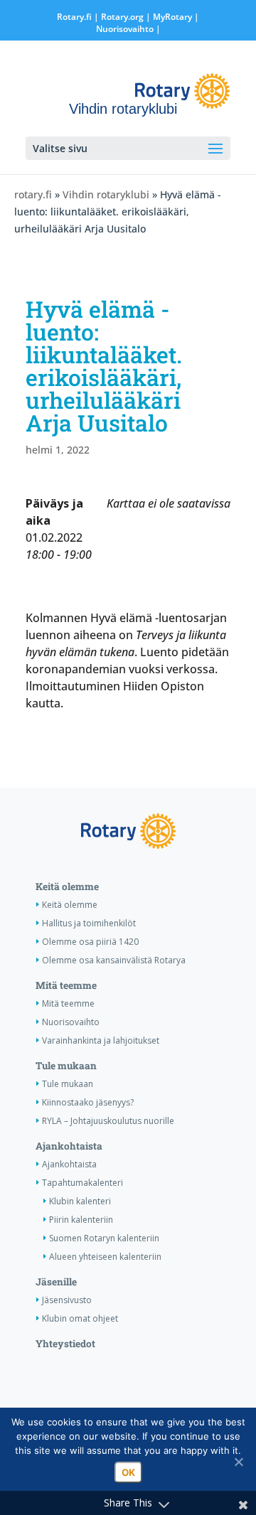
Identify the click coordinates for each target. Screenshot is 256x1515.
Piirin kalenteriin (81, 1220)
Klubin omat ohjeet (80, 1318)
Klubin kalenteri (80, 1201)
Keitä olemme (67, 886)
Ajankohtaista (69, 1146)
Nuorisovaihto (125, 29)
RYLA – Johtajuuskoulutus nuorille (108, 1121)
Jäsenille (56, 1281)
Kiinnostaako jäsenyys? (88, 1102)
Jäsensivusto (67, 1300)
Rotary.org (122, 17)
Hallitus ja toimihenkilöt (89, 923)
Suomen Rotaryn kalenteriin (104, 1238)
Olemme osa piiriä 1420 (90, 942)
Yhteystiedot (65, 1343)
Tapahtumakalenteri (82, 1183)
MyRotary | (176, 17)
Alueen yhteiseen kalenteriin (105, 1257)
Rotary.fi (74, 17)
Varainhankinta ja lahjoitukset (100, 1040)
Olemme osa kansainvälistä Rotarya (114, 960)
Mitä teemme (66, 985)
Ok (128, 1472)
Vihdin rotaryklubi (106, 194)
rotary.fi (33, 194)
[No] (238, 1462)
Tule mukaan (66, 1065)
